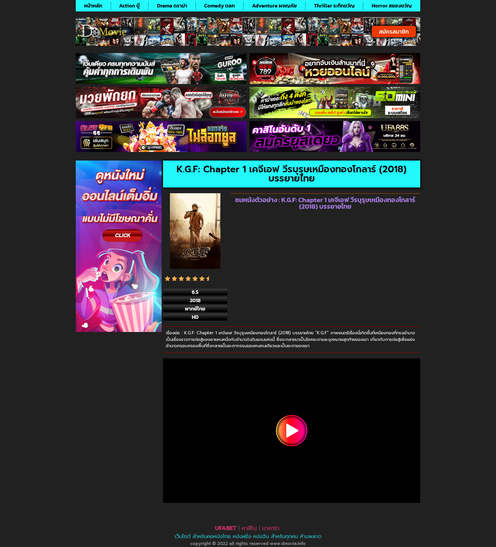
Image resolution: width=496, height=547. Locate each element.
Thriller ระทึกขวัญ (334, 5)
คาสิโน (249, 528)
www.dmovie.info (288, 543)
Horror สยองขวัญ (392, 5)
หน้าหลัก (93, 5)
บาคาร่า (270, 528)
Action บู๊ (129, 5)
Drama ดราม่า (172, 5)
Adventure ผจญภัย (274, 5)
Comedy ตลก (219, 5)
